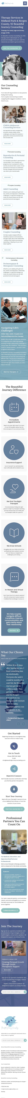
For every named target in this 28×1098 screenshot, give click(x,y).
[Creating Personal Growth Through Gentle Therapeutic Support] (14, 942)
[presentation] (18, 724)
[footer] (10, 1014)
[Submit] (25, 991)
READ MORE (7, 143)
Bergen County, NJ (14, 1054)
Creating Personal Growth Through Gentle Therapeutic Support (13, 964)
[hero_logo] (7, 3)
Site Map (3, 1091)
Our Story (13, 630)
